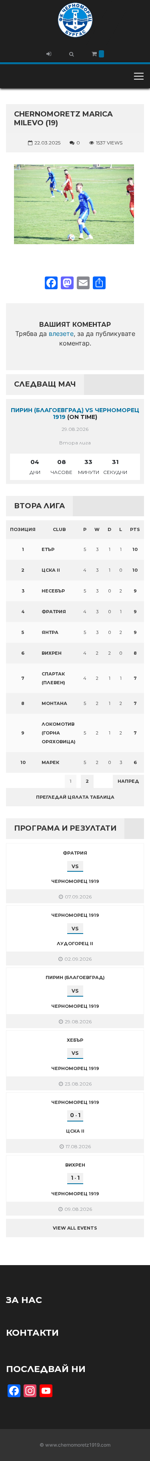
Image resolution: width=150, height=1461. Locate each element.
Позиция (23, 529)
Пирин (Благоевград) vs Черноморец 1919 (75, 414)
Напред (128, 781)
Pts (135, 529)
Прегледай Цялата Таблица (75, 797)
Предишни (26, 781)
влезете (61, 334)
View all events (75, 1228)
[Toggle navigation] (139, 76)
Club (59, 529)
